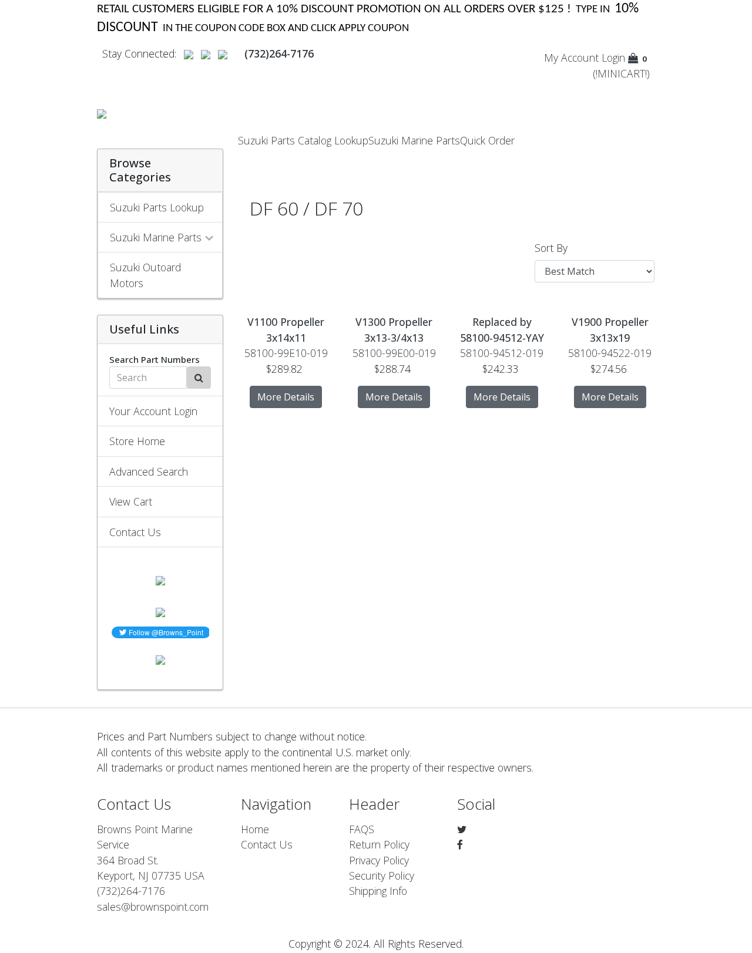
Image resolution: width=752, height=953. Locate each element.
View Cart (130, 501)
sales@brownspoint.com (153, 907)
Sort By (551, 248)
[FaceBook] (460, 844)
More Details (285, 396)
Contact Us (135, 532)
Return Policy (379, 844)
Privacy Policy (379, 860)
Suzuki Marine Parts (414, 140)
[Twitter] (461, 829)
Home (255, 829)
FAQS (361, 829)
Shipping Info (378, 891)
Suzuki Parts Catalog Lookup (303, 140)
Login (613, 57)
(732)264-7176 (131, 891)
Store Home (137, 441)
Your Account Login (153, 411)
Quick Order (487, 140)
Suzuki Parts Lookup (157, 207)
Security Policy (381, 875)
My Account (571, 57)
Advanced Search (148, 471)
